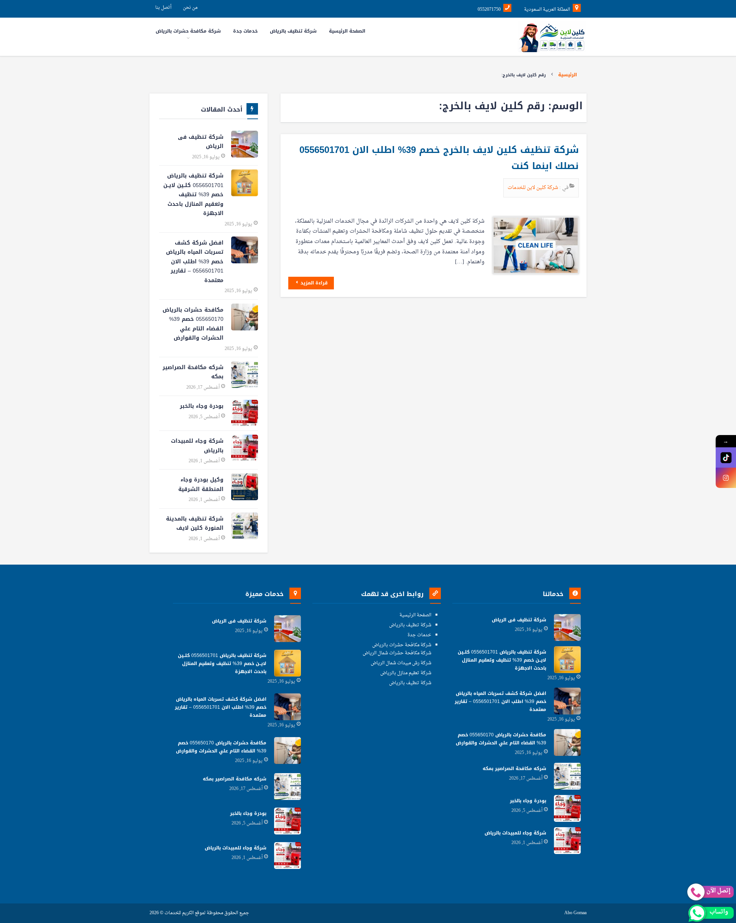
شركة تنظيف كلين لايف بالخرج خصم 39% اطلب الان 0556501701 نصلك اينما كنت (439, 158)
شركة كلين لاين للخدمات (533, 187)
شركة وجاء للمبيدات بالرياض (197, 446)
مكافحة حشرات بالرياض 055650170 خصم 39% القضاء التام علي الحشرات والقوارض (193, 324)
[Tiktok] (726, 457)
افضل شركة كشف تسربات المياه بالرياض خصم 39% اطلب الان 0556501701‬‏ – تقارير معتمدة (194, 262)
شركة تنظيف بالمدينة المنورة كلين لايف (194, 524)
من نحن (190, 7)
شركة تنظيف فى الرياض (200, 142)
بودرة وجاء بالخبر (201, 406)
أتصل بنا (163, 7)
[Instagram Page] (726, 478)
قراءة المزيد (313, 283)
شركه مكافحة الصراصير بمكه (193, 372)
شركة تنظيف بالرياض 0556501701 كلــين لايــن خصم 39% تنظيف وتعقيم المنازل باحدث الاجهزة (193, 194)
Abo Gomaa (575, 913)
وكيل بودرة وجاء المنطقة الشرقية (200, 484)
